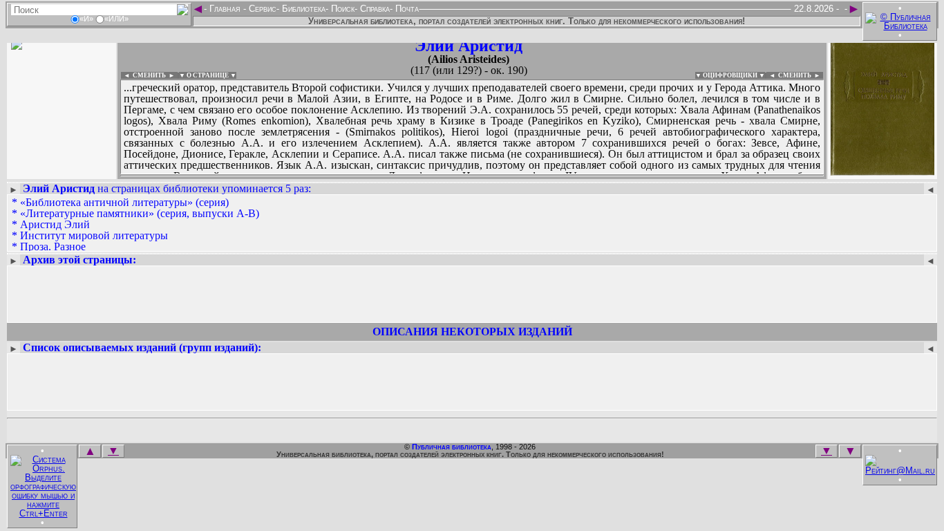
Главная (225, 8)
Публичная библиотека (451, 446)
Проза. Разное (53, 246)
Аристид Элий (55, 224)
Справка (373, 8)
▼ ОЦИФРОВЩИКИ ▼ (730, 75)
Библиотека (302, 8)
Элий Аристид (468, 46)
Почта (406, 8)
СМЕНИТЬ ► (800, 75)
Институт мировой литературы (94, 235)
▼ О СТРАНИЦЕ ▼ (207, 75)
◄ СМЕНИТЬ (143, 75)
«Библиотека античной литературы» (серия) (124, 202)
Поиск (341, 8)
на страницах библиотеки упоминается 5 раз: (167, 188)
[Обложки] (882, 171)
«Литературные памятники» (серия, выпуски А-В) (139, 213)
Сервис (261, 8)
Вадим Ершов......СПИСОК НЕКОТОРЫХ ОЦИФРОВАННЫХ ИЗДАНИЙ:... (456, 175)
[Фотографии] (61, 171)
